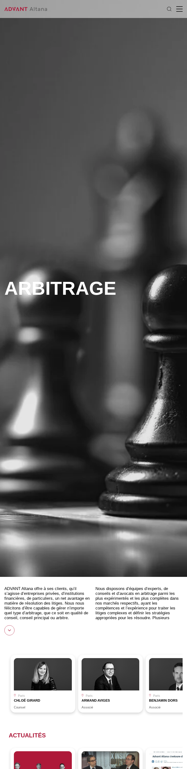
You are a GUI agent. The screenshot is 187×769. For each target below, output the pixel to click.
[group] (42, 684)
